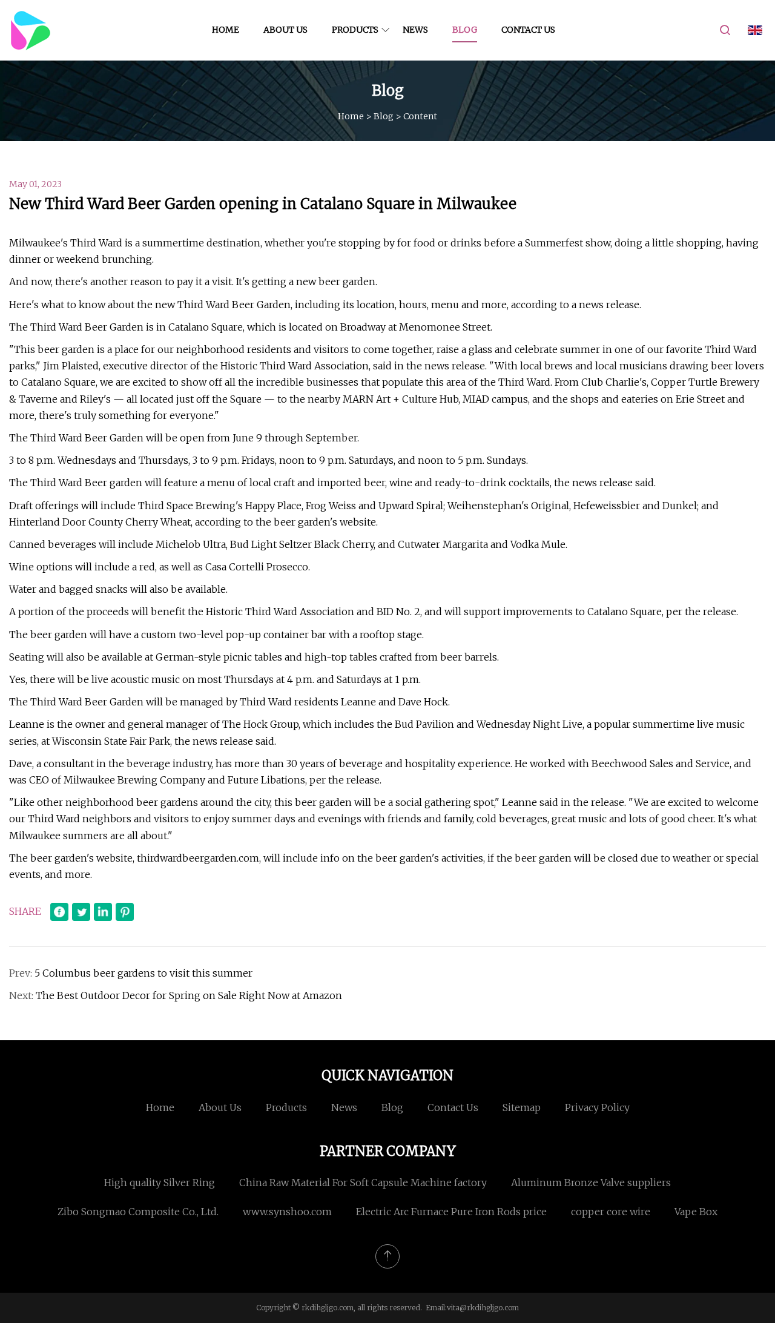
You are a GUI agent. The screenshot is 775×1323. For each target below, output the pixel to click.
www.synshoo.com (287, 1212)
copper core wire (610, 1212)
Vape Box (695, 1212)
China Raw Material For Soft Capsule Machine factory (363, 1182)
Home (225, 29)
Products (355, 29)
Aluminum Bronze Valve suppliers (591, 1182)
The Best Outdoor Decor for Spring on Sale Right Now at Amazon (189, 995)
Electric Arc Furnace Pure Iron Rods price (451, 1212)
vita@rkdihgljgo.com (483, 1307)
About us (285, 29)
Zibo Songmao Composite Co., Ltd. (138, 1212)
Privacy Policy (597, 1107)
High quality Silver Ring (159, 1182)
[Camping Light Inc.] (30, 30)
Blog (464, 29)
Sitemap (522, 1107)
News (415, 29)
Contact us (528, 29)
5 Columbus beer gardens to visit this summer (143, 973)
